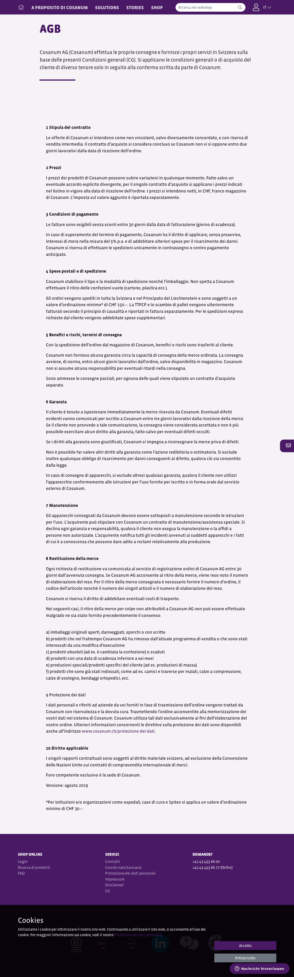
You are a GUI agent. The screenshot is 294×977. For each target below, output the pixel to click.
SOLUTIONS (107, 7)
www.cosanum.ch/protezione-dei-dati (118, 731)
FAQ (21, 873)
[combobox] (210, 7)
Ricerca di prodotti (34, 867)
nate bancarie (129, 867)
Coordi (111, 867)
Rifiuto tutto (245, 958)
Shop (157, 7)
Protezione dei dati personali (130, 873)
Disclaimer (114, 885)
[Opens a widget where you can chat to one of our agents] (259, 969)
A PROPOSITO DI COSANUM (59, 7)
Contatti (112, 861)
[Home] (21, 6)
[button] (287, 446)
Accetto (245, 945)
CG (108, 891)
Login (23, 861)
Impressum (114, 879)
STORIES (135, 7)
